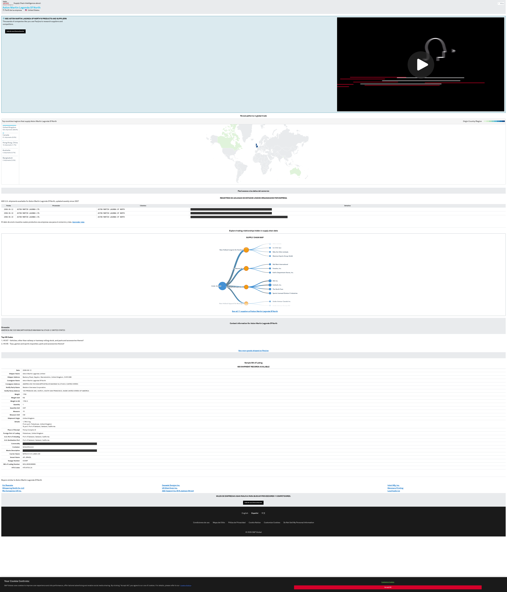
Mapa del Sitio (219, 523)
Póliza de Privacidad (236, 523)
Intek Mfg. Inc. (394, 485)
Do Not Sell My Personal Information (298, 523)
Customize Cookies (272, 523)
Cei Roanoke (7, 485)
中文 (263, 513)
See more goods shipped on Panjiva (253, 351)
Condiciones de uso (201, 523)
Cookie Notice (255, 523)
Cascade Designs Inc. (171, 485)
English (245, 513)
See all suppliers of (255, 311)
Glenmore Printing (395, 488)
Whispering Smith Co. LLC (13, 488)
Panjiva (8, 3)
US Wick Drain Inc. (170, 488)
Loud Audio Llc (394, 491)
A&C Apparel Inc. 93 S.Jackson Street (178, 491)
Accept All (387, 587)
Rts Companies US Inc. (12, 491)
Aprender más (78, 222)
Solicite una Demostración (15, 31)
